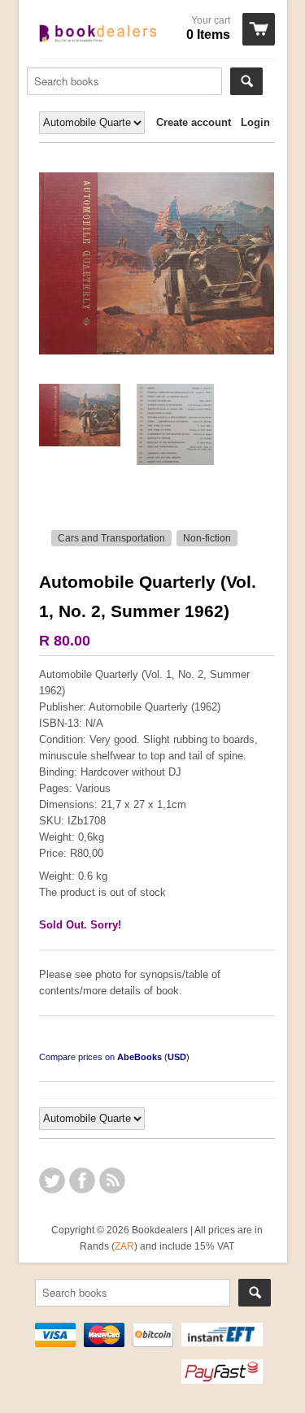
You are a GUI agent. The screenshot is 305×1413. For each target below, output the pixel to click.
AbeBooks (139, 1057)
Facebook (82, 1180)
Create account (193, 122)
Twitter (52, 1180)
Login (255, 122)
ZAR (124, 1246)
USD (177, 1057)
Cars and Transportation (111, 538)
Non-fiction (207, 538)
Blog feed (112, 1180)
